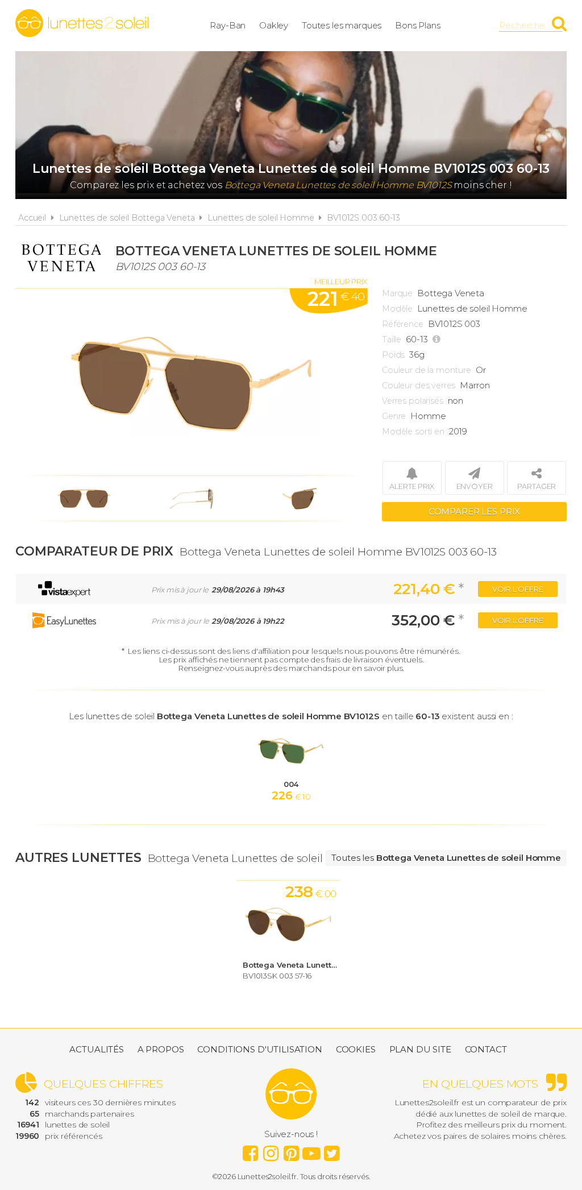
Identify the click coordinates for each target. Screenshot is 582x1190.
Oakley (273, 25)
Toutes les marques (341, 25)
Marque (397, 293)
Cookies (356, 1049)
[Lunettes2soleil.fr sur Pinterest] (291, 1150)
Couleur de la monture (426, 370)
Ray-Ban (228, 25)
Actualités (96, 1049)
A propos (161, 1049)
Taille (391, 339)
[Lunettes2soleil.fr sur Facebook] (250, 1150)
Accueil (32, 218)
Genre (394, 416)
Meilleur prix (340, 281)
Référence (402, 324)
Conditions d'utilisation (259, 1049)
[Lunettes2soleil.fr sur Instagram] (270, 1150)
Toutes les (446, 857)
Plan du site (420, 1049)
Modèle (397, 309)
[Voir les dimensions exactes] (438, 339)
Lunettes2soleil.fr (81, 23)
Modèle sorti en (413, 431)
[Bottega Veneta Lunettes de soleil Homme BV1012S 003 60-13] (191, 382)
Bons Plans (417, 25)
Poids (393, 355)
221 (335, 299)
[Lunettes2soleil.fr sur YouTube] (311, 1150)
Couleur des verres (418, 385)
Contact (486, 1049)
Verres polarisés (412, 401)
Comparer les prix (474, 511)
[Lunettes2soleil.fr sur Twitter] (332, 1150)
